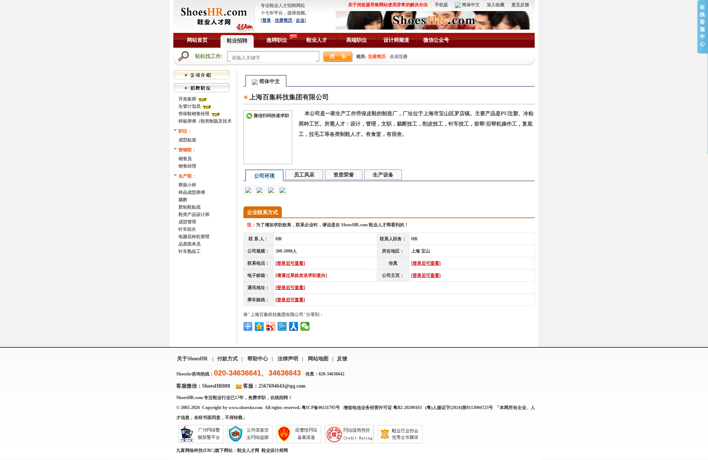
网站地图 (318, 358)
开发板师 (187, 99)
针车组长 (187, 229)
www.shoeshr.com (246, 407)
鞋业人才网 (248, 450)
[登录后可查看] (290, 263)
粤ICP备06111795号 (321, 407)
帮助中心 (257, 358)
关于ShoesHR (192, 358)
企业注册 (398, 56)
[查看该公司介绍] (201, 74)
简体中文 (470, 4)
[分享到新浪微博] (270, 326)
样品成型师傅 (191, 192)
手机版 (441, 4)
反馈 (342, 358)
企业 (300, 20)
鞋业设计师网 (274, 450)
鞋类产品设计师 (193, 214)
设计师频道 (396, 40)
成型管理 (187, 221)
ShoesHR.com (189, 397)
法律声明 (288, 358)
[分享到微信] (305, 326)
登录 (266, 20)
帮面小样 (187, 185)
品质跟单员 (189, 244)
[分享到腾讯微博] (282, 326)
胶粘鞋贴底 (189, 207)
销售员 (185, 158)
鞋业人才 (316, 40)
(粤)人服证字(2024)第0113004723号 (459, 407)
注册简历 (283, 20)
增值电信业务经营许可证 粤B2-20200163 (382, 407)
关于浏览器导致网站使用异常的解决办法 (388, 4)
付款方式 (227, 358)
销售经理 (187, 166)
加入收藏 (495, 4)
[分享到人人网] (293, 326)
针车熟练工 (189, 251)
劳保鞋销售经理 (194, 113)
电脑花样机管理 (193, 236)
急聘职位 (277, 40)
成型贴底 (187, 140)
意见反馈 (520, 4)
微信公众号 (436, 40)
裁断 (182, 199)
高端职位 (356, 40)
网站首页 (197, 40)
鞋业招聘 (237, 41)
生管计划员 (190, 106)
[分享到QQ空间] (259, 326)
